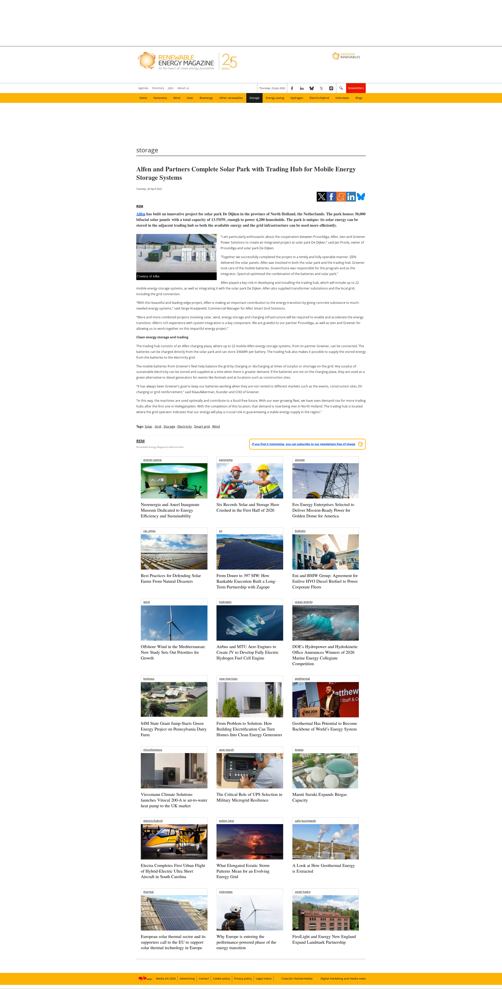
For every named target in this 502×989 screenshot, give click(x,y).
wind (146, 602)
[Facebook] (292, 88)
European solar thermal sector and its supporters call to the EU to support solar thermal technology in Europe (173, 941)
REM (139, 206)
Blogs (359, 98)
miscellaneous (152, 750)
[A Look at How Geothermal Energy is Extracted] (325, 849)
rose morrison (228, 678)
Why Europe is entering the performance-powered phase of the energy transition (246, 941)
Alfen (140, 214)
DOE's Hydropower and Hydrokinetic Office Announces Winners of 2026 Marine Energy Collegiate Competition (325, 655)
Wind (176, 98)
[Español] (346, 56)
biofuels (300, 531)
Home (143, 98)
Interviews (342, 98)
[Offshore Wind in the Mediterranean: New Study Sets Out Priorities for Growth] (174, 631)
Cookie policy (221, 978)
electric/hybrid (153, 821)
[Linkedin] (302, 88)
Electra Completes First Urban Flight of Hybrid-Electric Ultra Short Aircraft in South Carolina (173, 870)
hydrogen (225, 602)
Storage (254, 98)
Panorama (160, 98)
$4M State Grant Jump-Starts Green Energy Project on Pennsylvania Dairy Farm (174, 728)
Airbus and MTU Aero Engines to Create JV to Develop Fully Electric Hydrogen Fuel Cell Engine (247, 652)
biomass (148, 678)
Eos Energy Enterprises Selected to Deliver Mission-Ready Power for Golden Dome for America (323, 509)
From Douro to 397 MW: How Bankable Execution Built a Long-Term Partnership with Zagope (246, 581)
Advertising (187, 978)
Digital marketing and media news (343, 978)
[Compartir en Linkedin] (351, 197)
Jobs (171, 88)
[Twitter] (321, 88)
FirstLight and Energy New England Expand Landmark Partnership (324, 939)
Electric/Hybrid (319, 98)
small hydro (302, 892)
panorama (226, 460)
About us (183, 88)
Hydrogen (296, 98)
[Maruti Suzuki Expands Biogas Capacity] (325, 778)
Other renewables (231, 98)
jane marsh (226, 750)
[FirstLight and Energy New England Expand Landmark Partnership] (325, 921)
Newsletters (356, 88)
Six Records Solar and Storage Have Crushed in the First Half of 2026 (247, 507)
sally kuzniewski (305, 821)
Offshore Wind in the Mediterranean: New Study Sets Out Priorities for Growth (173, 652)
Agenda (143, 88)
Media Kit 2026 (166, 978)
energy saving (152, 460)
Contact (204, 978)
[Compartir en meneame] (341, 197)
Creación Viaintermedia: (297, 978)
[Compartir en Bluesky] (361, 197)
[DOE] (325, 628)
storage (300, 460)
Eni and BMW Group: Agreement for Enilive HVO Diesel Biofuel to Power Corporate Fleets (325, 581)
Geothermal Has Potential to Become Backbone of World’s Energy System (324, 726)
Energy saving (275, 98)
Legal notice (264, 978)
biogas (299, 750)
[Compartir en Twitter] (321, 197)
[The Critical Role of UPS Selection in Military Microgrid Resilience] (249, 776)
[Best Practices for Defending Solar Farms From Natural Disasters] (174, 557)
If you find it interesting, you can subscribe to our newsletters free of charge (303, 444)
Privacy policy (243, 978)
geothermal (302, 678)
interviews (226, 892)
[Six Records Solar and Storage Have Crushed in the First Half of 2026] (249, 486)
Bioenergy (206, 98)
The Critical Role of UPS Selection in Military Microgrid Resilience (249, 797)
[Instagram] (331, 88)
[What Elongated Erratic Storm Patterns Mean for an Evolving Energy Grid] (249, 843)
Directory (158, 88)
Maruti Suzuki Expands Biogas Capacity (319, 797)
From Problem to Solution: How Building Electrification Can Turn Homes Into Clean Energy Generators (249, 728)
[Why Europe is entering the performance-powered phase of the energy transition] (249, 918)
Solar (190, 98)
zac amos (149, 531)
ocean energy (304, 602)
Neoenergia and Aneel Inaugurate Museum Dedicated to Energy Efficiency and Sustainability (170, 509)
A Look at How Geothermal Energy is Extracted (323, 868)
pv (220, 531)
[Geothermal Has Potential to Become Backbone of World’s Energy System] (325, 705)
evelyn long (226, 821)
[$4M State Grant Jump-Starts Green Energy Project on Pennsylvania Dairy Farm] (174, 700)
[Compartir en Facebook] (331, 197)
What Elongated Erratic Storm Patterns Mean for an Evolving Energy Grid (242, 870)
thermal (148, 892)
